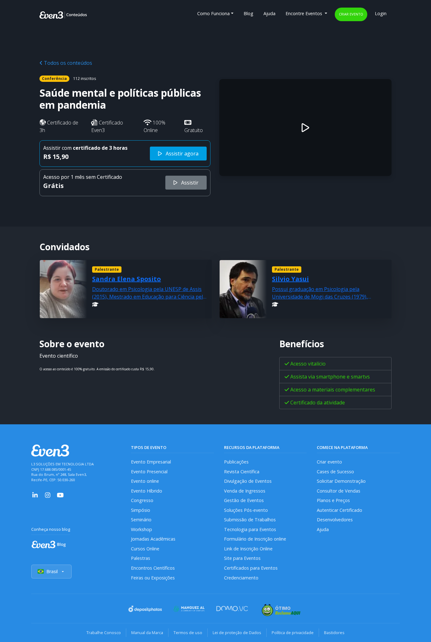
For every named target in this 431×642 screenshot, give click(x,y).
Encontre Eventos (304, 13)
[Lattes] (95, 304)
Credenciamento (241, 578)
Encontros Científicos (153, 568)
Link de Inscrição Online (248, 549)
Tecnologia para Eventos (250, 529)
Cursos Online (145, 549)
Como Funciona (213, 13)
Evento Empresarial (151, 462)
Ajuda (269, 13)
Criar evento (351, 14)
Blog (248, 13)
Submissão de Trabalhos (250, 520)
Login (381, 13)
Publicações (236, 462)
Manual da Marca (147, 632)
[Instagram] (47, 494)
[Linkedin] (35, 494)
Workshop (141, 529)
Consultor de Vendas (338, 491)
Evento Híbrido (146, 491)
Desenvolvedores (335, 520)
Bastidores (334, 632)
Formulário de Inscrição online (255, 539)
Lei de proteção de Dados (237, 632)
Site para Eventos (242, 558)
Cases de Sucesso (335, 472)
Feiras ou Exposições (153, 578)
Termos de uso (188, 632)
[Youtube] (60, 494)
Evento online (145, 481)
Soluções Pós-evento (246, 510)
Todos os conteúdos (67, 62)
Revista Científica (241, 472)
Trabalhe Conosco (103, 632)
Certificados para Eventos (251, 568)
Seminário (141, 520)
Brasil (52, 571)
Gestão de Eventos (244, 500)
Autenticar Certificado (339, 510)
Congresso (142, 500)
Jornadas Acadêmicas (153, 539)
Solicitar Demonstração (341, 481)
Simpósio (140, 510)
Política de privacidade (293, 632)
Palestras (140, 558)
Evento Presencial (149, 472)
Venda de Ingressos (244, 491)
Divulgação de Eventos (248, 481)
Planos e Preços (333, 500)
